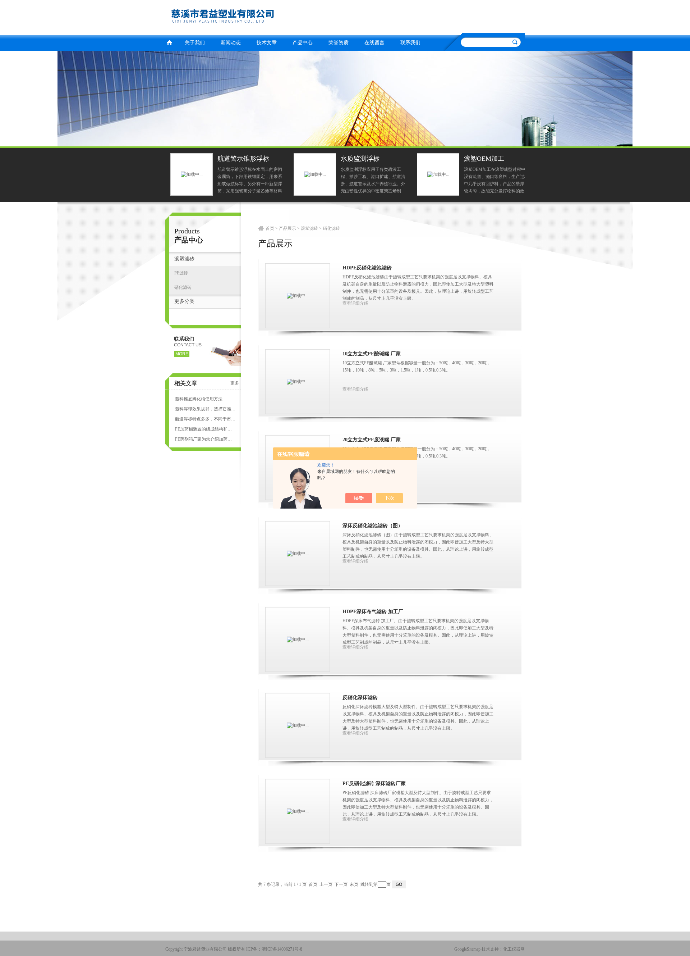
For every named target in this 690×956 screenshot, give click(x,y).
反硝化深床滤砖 (360, 697)
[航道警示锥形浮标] (187, 174)
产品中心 (303, 42)
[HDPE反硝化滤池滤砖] (298, 295)
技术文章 (267, 42)
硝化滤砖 (183, 287)
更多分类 (184, 301)
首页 (169, 42)
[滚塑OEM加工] (433, 174)
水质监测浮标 (355, 158)
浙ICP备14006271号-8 (282, 949)
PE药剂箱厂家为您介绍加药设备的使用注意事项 (205, 439)
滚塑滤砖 (184, 258)
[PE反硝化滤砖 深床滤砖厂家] (298, 811)
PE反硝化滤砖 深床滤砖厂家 (374, 783)
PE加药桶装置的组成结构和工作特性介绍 (205, 429)
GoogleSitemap (467, 949)
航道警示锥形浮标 (238, 158)
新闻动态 (231, 42)
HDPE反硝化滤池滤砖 (367, 267)
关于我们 (195, 42)
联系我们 (410, 42)
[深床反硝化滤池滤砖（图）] (298, 553)
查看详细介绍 (355, 303)
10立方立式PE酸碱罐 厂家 (371, 353)
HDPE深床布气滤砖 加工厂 (372, 611)
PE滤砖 (181, 273)
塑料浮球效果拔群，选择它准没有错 (205, 408)
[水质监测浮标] (310, 174)
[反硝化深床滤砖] (298, 725)
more (181, 353)
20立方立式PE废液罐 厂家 (371, 439)
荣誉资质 (338, 42)
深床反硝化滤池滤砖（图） (372, 525)
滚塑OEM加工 (479, 158)
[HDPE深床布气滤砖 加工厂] (298, 639)
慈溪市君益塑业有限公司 (253, 16)
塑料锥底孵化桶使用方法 (198, 398)
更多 (234, 383)
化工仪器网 (514, 949)
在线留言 (374, 42)
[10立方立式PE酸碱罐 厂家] (298, 381)
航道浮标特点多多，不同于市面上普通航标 (205, 419)
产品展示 (287, 228)
